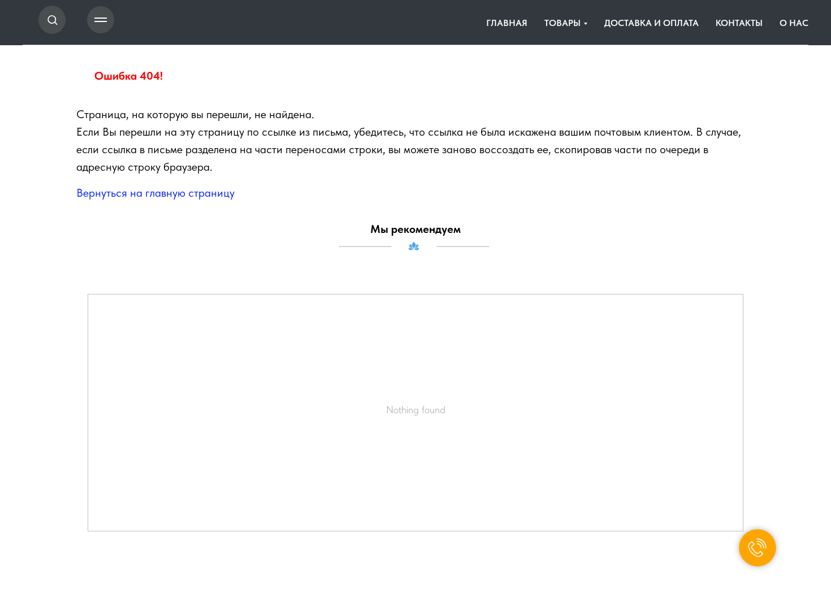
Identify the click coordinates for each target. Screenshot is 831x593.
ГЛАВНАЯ (506, 23)
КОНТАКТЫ (739, 23)
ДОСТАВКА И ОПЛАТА (651, 23)
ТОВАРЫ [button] (562, 23)
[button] (52, 19)
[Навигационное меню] (100, 20)
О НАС (794, 23)
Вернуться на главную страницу (155, 193)
